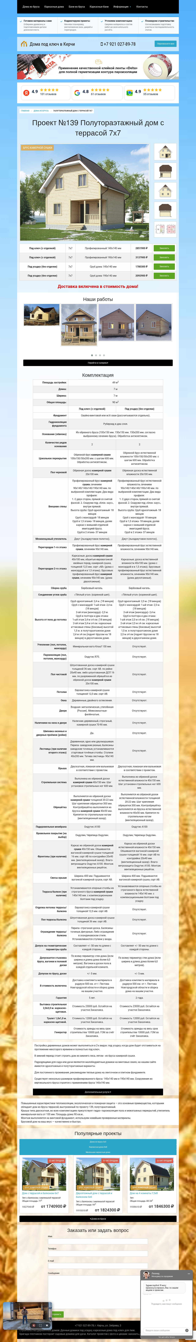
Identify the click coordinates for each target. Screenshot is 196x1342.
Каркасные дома (54, 6)
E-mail (51, 1261)
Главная (25, 111)
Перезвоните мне (165, 43)
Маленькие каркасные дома (98, 1152)
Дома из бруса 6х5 (98, 1142)
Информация (120, 6)
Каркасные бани (99, 6)
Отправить (55, 1314)
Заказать (164, 248)
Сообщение (53, 1273)
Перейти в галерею (97, 363)
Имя (50, 1236)
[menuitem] (31, 7)
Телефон (52, 1248)
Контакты (142, 6)
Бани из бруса (77, 6)
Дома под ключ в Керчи (52, 44)
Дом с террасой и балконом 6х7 (40, 1193)
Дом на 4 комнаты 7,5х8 (144, 1193)
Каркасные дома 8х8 (98, 1147)
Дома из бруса (31, 6)
